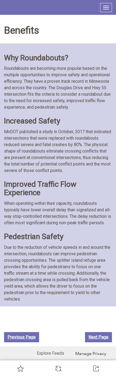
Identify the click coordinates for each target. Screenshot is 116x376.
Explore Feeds (50, 353)
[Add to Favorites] (20, 368)
